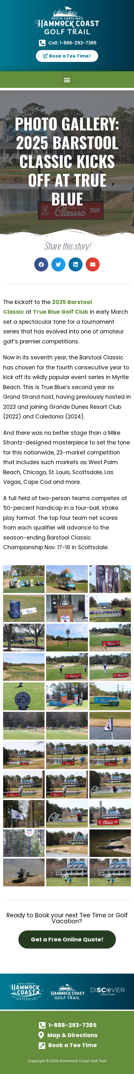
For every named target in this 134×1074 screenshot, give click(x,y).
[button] (67, 79)
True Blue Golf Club (60, 312)
